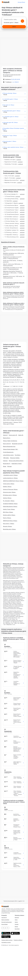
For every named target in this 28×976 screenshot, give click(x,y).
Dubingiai (5, 460)
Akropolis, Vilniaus (7, 526)
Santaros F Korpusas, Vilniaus (10, 489)
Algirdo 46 (20, 435)
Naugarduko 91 (6, 463)
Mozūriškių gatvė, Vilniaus (9, 529)
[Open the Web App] (5, 936)
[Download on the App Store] (15, 933)
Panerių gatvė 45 (13, 435)
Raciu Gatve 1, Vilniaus (8, 523)
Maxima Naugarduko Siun (9, 446)
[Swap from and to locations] (22, 21)
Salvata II (5, 435)
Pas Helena (17, 455)
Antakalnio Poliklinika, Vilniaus (10, 503)
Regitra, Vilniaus (7, 517)
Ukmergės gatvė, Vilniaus (9, 492)
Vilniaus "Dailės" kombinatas (10, 440)
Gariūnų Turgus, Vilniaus (9, 509)
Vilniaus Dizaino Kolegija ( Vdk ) (10, 449)
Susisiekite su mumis (6, 942)
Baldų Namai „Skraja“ (17, 463)
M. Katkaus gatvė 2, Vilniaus (10, 495)
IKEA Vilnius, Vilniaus (8, 512)
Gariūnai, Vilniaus (7, 498)
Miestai (16, 926)
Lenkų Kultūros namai (8, 455)
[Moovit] (5, 2)
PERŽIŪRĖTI (18, 159)
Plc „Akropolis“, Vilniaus (8, 500)
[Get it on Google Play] (5, 933)
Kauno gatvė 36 (7, 443)
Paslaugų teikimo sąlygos (7, 940)
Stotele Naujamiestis (8, 452)
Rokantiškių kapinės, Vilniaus (10, 506)
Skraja (4, 466)
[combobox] (14, 20)
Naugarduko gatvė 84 (17, 443)
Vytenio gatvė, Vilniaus (8, 483)
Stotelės (16, 924)
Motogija (9, 466)
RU (7, 927)
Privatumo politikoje (18, 940)
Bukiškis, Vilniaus (7, 486)
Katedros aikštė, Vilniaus (9, 515)
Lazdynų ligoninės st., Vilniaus (10, 478)
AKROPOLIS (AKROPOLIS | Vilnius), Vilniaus (13, 480)
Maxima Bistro (6, 438)
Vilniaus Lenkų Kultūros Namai (16, 460)
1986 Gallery (6, 457)
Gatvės (16, 922)
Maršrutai (17, 917)
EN (3, 927)
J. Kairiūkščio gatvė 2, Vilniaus (10, 475)
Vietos (16, 919)
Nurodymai (17, 928)
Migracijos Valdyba (14, 457)
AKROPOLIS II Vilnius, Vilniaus (10, 520)
